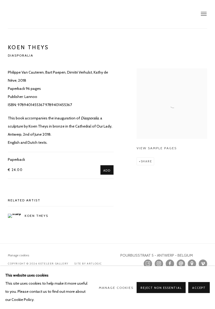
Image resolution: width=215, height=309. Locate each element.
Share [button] (146, 161)
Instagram (159, 264)
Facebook (170, 264)
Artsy (148, 264)
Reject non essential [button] (161, 288)
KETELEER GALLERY (31, 14)
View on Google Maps (192, 264)
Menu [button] (203, 14)
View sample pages (157, 148)
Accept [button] (199, 288)
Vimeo (203, 264)
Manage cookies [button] (18, 255)
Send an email (181, 264)
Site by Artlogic (88, 263)
